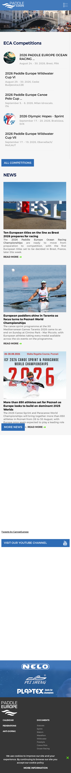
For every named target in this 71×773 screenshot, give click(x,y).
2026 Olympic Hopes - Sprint (41, 116)
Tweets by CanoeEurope (15, 531)
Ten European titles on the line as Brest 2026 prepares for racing (31, 234)
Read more (10, 257)
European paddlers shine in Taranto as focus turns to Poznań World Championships (30, 319)
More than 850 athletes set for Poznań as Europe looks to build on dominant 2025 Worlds (32, 405)
